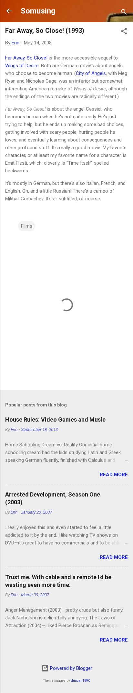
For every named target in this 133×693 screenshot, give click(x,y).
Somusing (38, 10)
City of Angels (91, 73)
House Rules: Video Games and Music (55, 419)
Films (26, 226)
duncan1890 (80, 681)
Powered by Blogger (70, 668)
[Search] (124, 13)
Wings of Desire (22, 65)
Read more (114, 475)
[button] (124, 32)
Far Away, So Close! (26, 58)
